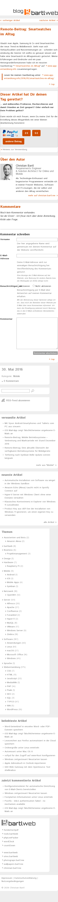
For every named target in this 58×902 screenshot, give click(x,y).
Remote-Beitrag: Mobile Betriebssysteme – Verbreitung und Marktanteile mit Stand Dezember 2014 (30, 440)
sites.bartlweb (11, 856)
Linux (9, 646)
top (53, 84)
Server (7, 599)
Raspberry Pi (13, 566)
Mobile (16, 376)
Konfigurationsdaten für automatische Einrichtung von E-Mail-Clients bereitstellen (30, 788)
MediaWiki (12, 682)
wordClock (9, 841)
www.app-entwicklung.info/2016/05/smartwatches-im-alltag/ (29, 77)
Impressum (7, 878)
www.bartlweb (11, 852)
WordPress (12, 709)
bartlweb (8, 546)
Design (7, 558)
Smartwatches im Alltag (28, 65)
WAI (9, 705)
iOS (8, 578)
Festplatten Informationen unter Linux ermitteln (29, 797)
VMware (11, 626)
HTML (10, 674)
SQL (9, 697)
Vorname (5, 239)
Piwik (9, 690)
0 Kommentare (11, 381)
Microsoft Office (15, 654)
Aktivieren (24, 286)
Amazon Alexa (14, 541)
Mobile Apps (13, 582)
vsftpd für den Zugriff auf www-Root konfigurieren (30, 755)
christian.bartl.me (12, 868)
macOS (10, 650)
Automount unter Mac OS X (19, 751)
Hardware (8, 562)
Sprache (8, 663)
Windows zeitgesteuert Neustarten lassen (26, 759)
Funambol (12, 615)
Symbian (11, 586)
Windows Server (15, 630)
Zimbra (10, 634)
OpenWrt (11, 594)
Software (8, 639)
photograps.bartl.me (14, 860)
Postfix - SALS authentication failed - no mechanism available (25, 802)
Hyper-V (11, 618)
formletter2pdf (11, 830)
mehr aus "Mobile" (45, 465)
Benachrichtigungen (8, 286)
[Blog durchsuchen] (32, 391)
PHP (9, 686)
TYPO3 (10, 701)
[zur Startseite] (35, 14)
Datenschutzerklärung (25, 878)
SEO (9, 694)
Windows (11, 658)
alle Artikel (49, 522)
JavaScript (12, 678)
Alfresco (11, 603)
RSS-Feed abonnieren (18, 400)
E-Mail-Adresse (4, 257)
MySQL (10, 622)
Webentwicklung (12, 667)
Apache (10, 607)
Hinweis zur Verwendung (15, 149)
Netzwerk (8, 591)
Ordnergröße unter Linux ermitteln (22, 747)
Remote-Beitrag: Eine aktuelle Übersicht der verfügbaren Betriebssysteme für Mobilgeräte (27, 449)
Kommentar (6, 319)
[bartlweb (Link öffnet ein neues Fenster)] (25, 822)
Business (8, 550)
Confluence (12, 611)
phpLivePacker (11, 837)
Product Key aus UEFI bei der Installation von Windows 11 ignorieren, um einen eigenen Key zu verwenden (29, 512)
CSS (9, 670)
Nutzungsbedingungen (13, 881)
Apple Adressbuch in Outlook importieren (25, 763)
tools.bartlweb (11, 833)
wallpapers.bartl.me (13, 864)
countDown (9, 845)
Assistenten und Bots (15, 537)
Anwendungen (14, 642)
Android (11, 574)
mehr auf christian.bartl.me (41, 195)
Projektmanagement (17, 553)
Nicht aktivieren (43, 286)
